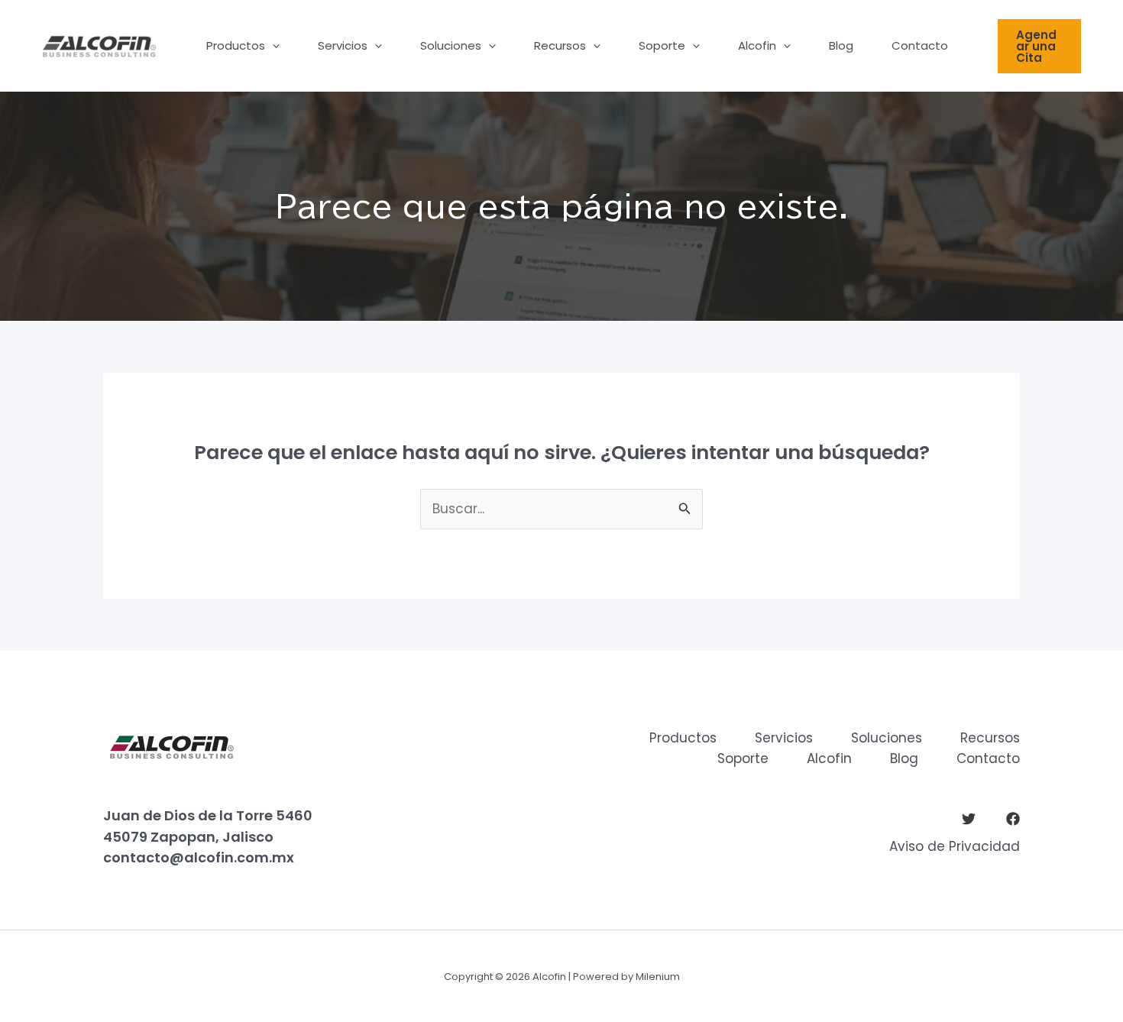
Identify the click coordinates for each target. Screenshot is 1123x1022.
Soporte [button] (662, 45)
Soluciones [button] (450, 45)
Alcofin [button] (757, 45)
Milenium (658, 976)
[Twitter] (969, 819)
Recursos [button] (560, 45)
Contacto (920, 45)
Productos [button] (235, 45)
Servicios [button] (342, 45)
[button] (272, 45)
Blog (841, 45)
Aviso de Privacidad (954, 846)
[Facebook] (1013, 819)
